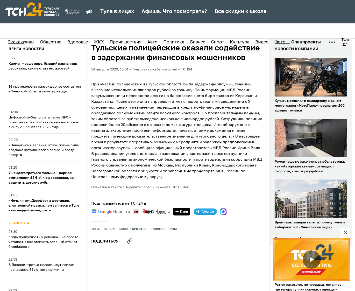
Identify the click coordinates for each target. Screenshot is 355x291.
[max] (223, 211)
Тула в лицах (117, 11)
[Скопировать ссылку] (130, 241)
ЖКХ (99, 42)
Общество (51, 42)
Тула (173, 229)
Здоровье (77, 42)
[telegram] (205, 211)
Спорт (217, 42)
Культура (239, 42)
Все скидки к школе (240, 11)
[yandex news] (151, 211)
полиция (157, 229)
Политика (173, 42)
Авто (152, 42)
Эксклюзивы (21, 42)
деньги (109, 229)
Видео (262, 42)
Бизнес (197, 42)
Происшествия (126, 42)
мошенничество (133, 229)
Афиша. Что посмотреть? (174, 11)
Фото (279, 42)
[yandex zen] (181, 211)
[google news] (110, 211)
